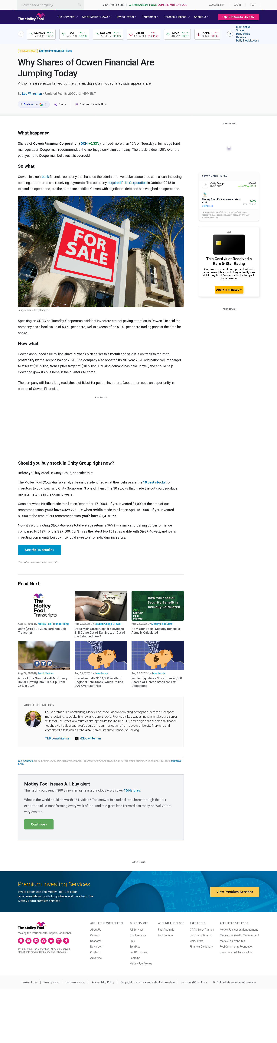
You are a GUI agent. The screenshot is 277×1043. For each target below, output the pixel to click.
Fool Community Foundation (236, 946)
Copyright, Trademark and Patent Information (147, 982)
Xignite (47, 952)
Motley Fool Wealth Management (239, 935)
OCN (84, 143)
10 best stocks (154, 482)
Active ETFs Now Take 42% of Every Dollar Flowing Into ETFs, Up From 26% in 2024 (42, 682)
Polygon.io (61, 952)
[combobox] (50, 5)
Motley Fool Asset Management (239, 929)
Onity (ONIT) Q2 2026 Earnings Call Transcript (42, 630)
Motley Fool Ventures (232, 940)
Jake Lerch (101, 673)
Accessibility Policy (103, 982)
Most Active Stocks (243, 28)
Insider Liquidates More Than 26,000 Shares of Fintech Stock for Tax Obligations (157, 682)
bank (45, 177)
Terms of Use (29, 982)
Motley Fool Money (141, 963)
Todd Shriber (46, 673)
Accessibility (217, 5)
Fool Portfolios (138, 952)
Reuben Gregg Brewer (108, 623)
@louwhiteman (90, 738)
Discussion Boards (201, 935)
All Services (137, 929)
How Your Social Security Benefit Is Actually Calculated (156, 630)
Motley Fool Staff (161, 623)
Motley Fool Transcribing (53, 623)
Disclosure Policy (76, 982)
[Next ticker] (230, 34)
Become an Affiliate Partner (236, 952)
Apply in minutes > (229, 289)
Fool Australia (166, 929)
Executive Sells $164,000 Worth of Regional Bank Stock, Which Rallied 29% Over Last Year (99, 682)
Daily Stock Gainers (243, 35)
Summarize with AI (91, 104)
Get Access (207, 206)
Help (252, 5)
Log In (237, 5)
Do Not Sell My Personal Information (234, 982)
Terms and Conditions (194, 982)
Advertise (96, 957)
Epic (132, 940)
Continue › (39, 824)
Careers (95, 935)
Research (96, 940)
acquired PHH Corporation (127, 183)
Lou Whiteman (32, 93)
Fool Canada (165, 935)
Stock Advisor (138, 935)
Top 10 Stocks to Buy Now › (238, 16)
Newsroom (96, 946)
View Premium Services (234, 892)
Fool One (135, 957)
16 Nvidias (132, 790)
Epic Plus (135, 946)
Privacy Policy (52, 982)
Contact (95, 952)
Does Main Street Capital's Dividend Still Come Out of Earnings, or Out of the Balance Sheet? (100, 632)
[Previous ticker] (21, 34)
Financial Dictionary (201, 946)
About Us (95, 929)
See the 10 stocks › (39, 550)
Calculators (196, 940)
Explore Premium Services (55, 50)
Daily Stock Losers (247, 40)
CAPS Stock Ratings (202, 929)
